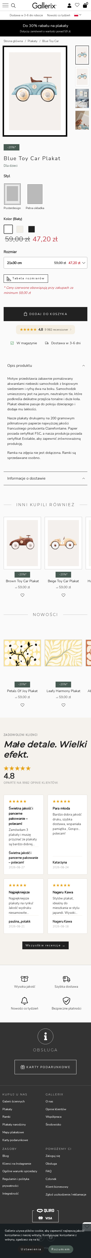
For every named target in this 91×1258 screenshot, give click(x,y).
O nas (49, 1101)
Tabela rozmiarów (28, 278)
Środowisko (53, 1124)
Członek (51, 1179)
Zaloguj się (53, 1156)
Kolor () (13, 219)
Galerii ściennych (13, 1101)
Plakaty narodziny (14, 1124)
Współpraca (53, 1117)
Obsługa (51, 1164)
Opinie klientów (56, 1109)
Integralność (10, 1194)
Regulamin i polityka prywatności (15, 1182)
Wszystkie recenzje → (45, 945)
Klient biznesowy (57, 1187)
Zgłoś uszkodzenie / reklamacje (66, 1194)
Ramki (6, 1117)
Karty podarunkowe (48, 1067)
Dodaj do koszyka (48, 314)
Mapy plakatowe (13, 1132)
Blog (5, 1156)
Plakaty (7, 1109)
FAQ (48, 1171)
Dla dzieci (10, 166)
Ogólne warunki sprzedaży (19, 1171)
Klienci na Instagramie (16, 1164)
